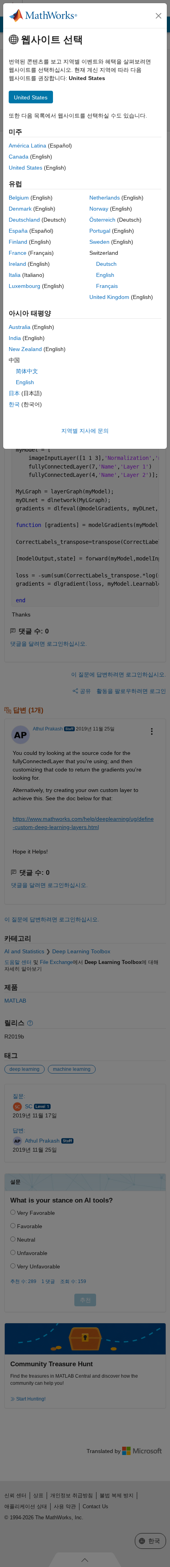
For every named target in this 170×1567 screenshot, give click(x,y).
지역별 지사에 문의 (85, 431)
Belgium (19, 197)
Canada (18, 156)
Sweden (99, 242)
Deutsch (106, 264)
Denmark (20, 208)
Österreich (102, 220)
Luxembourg (24, 286)
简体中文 (27, 371)
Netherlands (104, 197)
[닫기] (158, 15)
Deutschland (24, 220)
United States (25, 167)
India (15, 338)
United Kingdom (109, 297)
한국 (14, 404)
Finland (18, 242)
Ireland (17, 264)
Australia (19, 327)
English (105, 275)
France (17, 253)
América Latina (27, 145)
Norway (98, 208)
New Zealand (25, 349)
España (18, 231)
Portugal (99, 231)
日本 (14, 393)
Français (107, 286)
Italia (15, 275)
